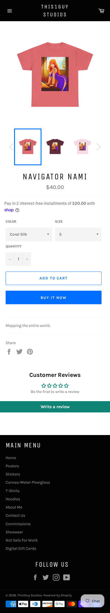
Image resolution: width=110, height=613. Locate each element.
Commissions (18, 523)
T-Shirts (12, 490)
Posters (12, 466)
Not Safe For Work (22, 540)
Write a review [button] (55, 406)
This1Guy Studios (55, 10)
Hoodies (13, 499)
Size (59, 221)
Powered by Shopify (57, 595)
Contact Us (15, 515)
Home (11, 457)
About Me (14, 507)
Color (11, 221)
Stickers (13, 474)
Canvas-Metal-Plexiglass (28, 482)
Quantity (13, 246)
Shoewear (14, 532)
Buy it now (54, 297)
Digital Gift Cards (21, 548)
